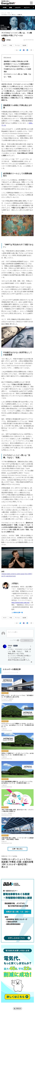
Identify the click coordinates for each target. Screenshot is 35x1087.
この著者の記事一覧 (17, 612)
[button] (5, 45)
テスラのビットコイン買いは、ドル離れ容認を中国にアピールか (12, 14)
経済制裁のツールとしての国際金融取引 (17, 64)
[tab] (4, 7)
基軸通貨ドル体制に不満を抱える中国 (16, 61)
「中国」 (8, 13)
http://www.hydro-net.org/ (20, 602)
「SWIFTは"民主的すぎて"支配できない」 (17, 66)
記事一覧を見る (17, 849)
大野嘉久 (8, 40)
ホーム (3, 13)
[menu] (31, 3)
